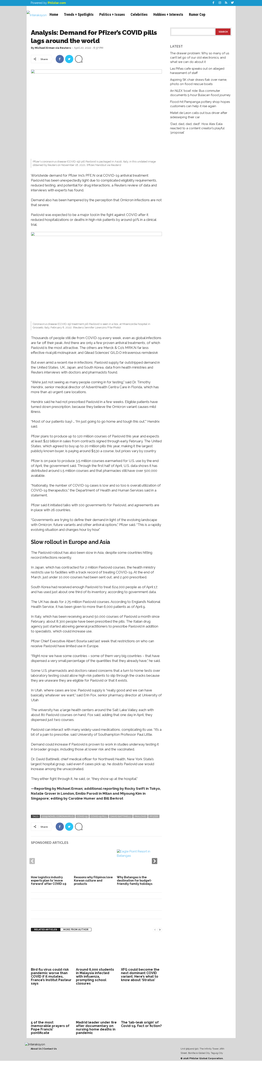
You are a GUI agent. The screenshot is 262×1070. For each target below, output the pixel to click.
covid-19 (82, 816)
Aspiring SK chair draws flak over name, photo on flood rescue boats (198, 82)
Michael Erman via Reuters (53, 47)
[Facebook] (213, 3)
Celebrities (139, 14)
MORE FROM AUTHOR (75, 929)
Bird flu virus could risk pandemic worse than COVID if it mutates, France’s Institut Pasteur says (51, 976)
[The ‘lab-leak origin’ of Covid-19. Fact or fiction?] (141, 1004)
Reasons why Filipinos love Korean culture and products (93, 880)
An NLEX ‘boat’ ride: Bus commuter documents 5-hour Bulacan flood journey (200, 93)
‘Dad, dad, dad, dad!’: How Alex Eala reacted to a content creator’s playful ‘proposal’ (197, 128)
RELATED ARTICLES (45, 929)
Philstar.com (57, 3)
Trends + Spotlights (79, 14)
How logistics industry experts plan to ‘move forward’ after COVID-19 (48, 880)
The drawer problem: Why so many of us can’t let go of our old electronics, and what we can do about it (199, 57)
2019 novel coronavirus (57, 816)
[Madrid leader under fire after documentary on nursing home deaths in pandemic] (96, 1004)
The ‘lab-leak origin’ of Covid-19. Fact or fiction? (141, 1024)
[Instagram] (219, 3)
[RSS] (226, 3)
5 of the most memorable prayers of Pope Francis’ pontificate (50, 1027)
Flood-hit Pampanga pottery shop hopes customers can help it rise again (200, 104)
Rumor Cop (197, 14)
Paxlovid (140, 816)
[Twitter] (232, 3)
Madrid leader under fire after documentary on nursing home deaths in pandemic (96, 1027)
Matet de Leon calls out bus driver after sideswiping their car (198, 115)
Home (54, 14)
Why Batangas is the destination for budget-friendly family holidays (134, 880)
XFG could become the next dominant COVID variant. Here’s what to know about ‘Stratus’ (140, 975)
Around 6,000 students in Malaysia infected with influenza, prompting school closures (95, 976)
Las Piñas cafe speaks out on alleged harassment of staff (197, 71)
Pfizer (154, 816)
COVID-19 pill (99, 816)
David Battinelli (120, 816)
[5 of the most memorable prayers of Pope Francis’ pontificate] (51, 1004)
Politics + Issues (112, 14)
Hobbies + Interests (168, 14)
